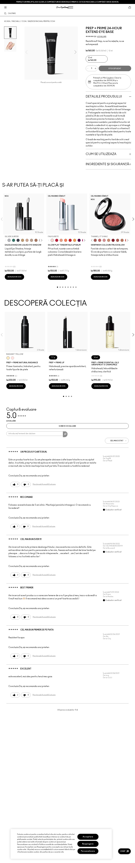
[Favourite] (52, 240)
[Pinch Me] (99, 240)
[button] (124, 851)
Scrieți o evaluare (67, 426)
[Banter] (56, 240)
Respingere (88, 844)
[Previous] (6, 240)
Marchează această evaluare (44, 484)
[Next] (41, 240)
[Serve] (70, 240)
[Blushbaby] (104, 240)
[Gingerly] (122, 240)
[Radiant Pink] (12, 358)
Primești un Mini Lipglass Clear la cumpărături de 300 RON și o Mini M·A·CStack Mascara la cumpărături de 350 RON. (67, 2)
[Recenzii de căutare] (65, 434)
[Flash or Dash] (22, 240)
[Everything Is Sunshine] (27, 240)
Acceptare (88, 837)
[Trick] (79, 240)
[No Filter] (117, 240)
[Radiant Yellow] (8, 358)
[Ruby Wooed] (113, 240)
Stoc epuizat (115, 68)
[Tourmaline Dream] (18, 240)
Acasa (7, 21)
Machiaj (16, 21)
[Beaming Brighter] (36, 240)
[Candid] (65, 240)
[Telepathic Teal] (13, 240)
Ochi (23, 21)
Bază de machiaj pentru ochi (41, 21)
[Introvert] (61, 240)
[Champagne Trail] (31, 240)
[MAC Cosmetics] (65, 7)
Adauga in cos (14, 277)
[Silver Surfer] (9, 240)
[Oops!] (74, 240)
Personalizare (88, 851)
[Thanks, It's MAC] (95, 240)
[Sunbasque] (108, 240)
